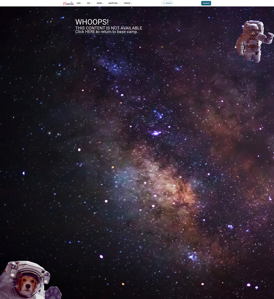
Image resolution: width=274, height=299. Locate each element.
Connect (206, 3)
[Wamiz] (68, 3)
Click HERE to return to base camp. (106, 31)
